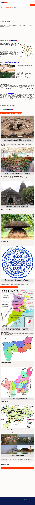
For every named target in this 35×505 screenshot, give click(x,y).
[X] (20, 499)
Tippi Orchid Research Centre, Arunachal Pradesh (11, 176)
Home (2, 7)
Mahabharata (26, 57)
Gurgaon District (15, 47)
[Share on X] (12, 40)
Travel (4, 7)
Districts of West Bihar (5, 458)
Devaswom (3, 283)
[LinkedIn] (24, 499)
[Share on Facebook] (14, 40)
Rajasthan (2, 50)
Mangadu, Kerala (4, 241)
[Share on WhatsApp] (7, 40)
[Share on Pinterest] (16, 40)
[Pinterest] (22, 499)
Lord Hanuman (11, 93)
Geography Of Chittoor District (7, 429)
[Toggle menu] (34, 2)
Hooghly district (4, 401)
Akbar (15, 87)
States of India (8, 7)
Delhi (20, 57)
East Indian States (5, 332)
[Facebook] (18, 499)
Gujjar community (9, 62)
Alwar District (14, 49)
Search (32, 4)
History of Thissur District (6, 143)
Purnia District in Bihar (6, 362)
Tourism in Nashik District (6, 209)
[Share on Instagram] (9, 40)
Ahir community (16, 62)
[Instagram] (26, 499)
